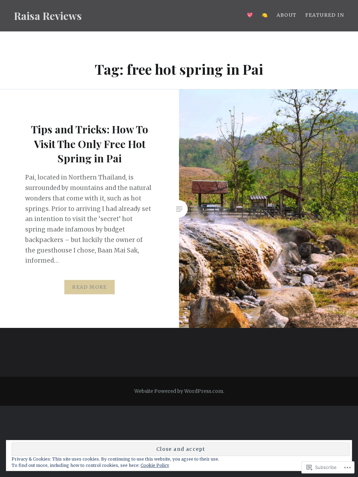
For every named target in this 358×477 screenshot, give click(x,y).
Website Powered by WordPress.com (178, 391)
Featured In (324, 15)
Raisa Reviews (48, 16)
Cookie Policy (155, 465)
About (287, 15)
